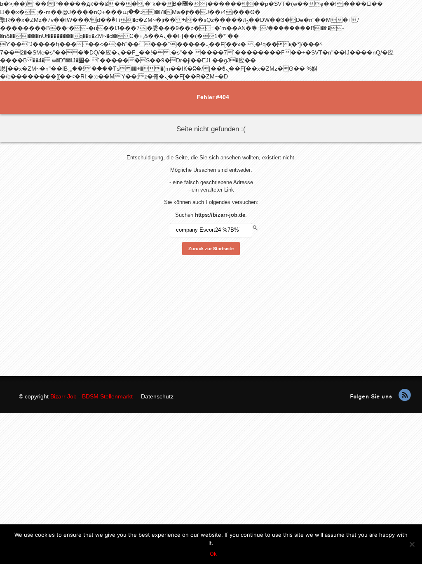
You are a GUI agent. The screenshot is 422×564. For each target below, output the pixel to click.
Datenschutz (157, 396)
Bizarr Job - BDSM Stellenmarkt (91, 396)
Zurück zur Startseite (211, 248)
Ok (213, 553)
